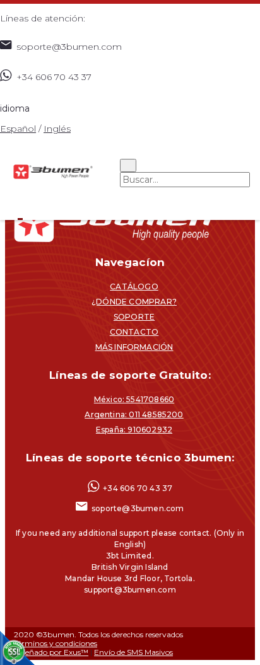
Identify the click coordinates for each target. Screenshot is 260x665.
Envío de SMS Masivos (133, 652)
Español (18, 128)
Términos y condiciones (55, 643)
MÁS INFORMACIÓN (134, 347)
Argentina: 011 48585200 (134, 414)
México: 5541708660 (134, 399)
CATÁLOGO (134, 286)
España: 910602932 (134, 429)
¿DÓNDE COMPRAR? (134, 301)
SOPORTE (134, 316)
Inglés (57, 128)
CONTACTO (134, 332)
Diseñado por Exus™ (51, 652)
